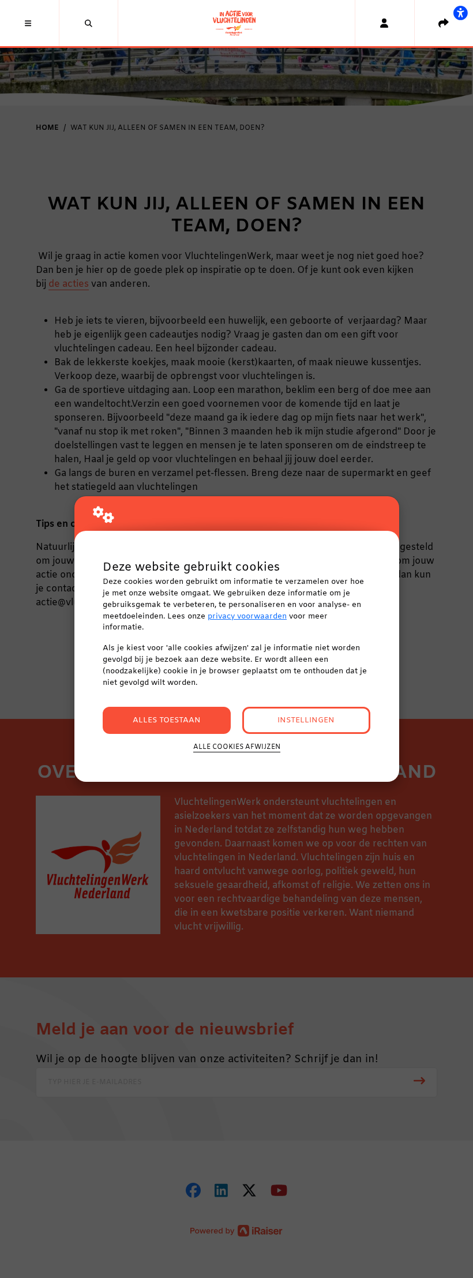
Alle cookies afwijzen (236, 747)
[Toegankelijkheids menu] (460, 13)
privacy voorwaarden (247, 616)
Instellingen (306, 720)
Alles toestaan (167, 720)
